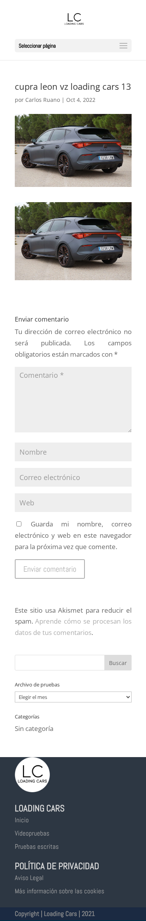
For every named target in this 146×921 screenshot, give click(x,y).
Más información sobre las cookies (59, 891)
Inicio (22, 820)
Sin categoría (34, 728)
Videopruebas (32, 833)
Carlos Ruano (42, 99)
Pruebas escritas (37, 846)
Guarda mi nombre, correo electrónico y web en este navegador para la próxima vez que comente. (73, 535)
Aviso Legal (29, 877)
